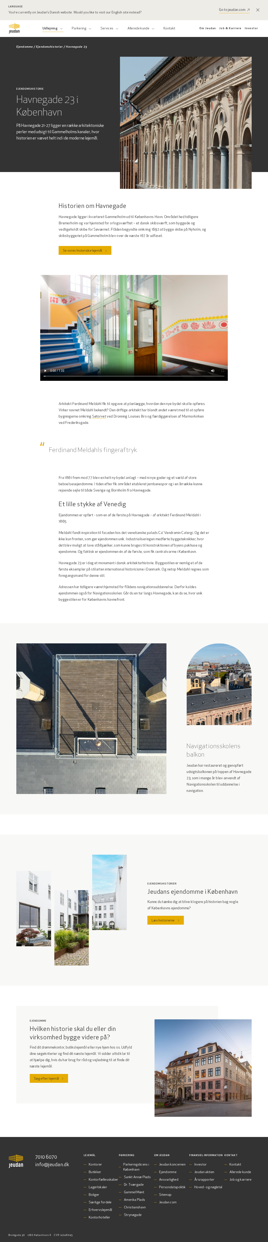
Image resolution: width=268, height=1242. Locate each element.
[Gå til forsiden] (14, 29)
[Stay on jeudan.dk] (258, 10)
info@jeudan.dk (52, 1164)
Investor (251, 28)
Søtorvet (99, 417)
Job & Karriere (230, 28)
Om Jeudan (207, 28)
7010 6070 (46, 1157)
